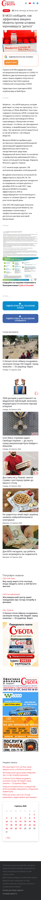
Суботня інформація (11, 594)
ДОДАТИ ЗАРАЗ (11, 62)
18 (11, 825)
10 (7, 821)
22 (30, 825)
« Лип (8, 838)
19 (16, 825)
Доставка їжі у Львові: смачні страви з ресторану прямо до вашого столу (18, 480)
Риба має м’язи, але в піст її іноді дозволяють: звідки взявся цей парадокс (20, 796)
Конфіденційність (10, 893)
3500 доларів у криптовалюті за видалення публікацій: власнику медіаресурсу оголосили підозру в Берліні (20, 402)
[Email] (26, 3)
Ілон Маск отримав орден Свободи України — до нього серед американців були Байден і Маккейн (20, 441)
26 (16, 828)
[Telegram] (37, 3)
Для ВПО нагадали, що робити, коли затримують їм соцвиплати (20, 553)
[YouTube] (30, 3)
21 (25, 825)
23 (34, 825)
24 (7, 828)
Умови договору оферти (13, 890)
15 (30, 821)
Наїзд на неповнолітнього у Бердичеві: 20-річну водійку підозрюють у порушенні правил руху (20, 789)
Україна (10, 610)
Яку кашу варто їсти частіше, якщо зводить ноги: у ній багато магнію (19, 584)
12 (16, 821)
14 (25, 821)
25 (11, 828)
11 (11, 821)
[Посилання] (8, 3)
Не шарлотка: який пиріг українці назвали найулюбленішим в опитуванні (20, 517)
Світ (4, 610)
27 (20, 828)
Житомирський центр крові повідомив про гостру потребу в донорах (19, 600)
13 (20, 821)
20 (20, 825)
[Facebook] (33, 3)
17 (7, 825)
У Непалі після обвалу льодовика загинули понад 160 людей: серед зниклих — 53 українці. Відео (20, 364)
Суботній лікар (9, 578)
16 (34, 821)
